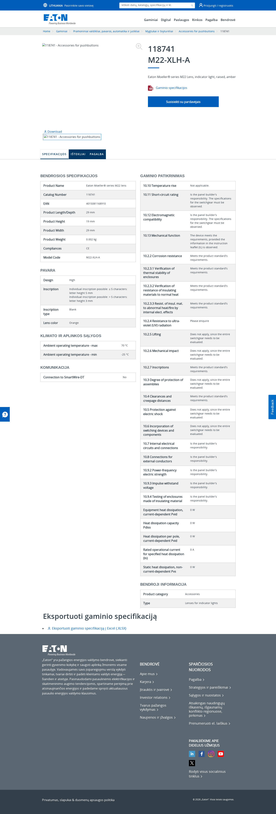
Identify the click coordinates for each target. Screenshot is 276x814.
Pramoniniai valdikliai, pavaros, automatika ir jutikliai (106, 31)
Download (54, 132)
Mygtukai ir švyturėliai (159, 31)
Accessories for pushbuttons (197, 31)
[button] (272, 407)
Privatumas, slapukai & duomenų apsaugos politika (78, 800)
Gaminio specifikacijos (171, 88)
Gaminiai (61, 31)
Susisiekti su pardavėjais (183, 102)
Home (46, 31)
